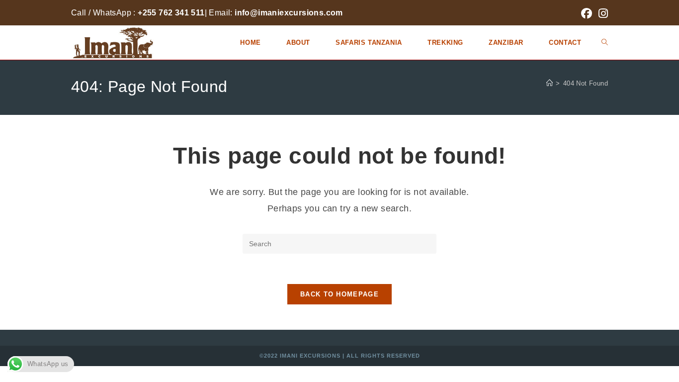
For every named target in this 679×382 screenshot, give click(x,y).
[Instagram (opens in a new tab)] (601, 13)
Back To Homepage (339, 294)
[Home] (549, 83)
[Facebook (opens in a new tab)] (586, 13)
